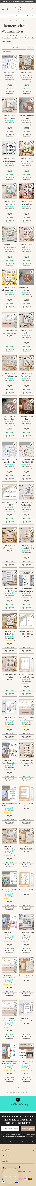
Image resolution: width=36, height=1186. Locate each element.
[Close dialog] (35, 582)
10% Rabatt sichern (12, 600)
